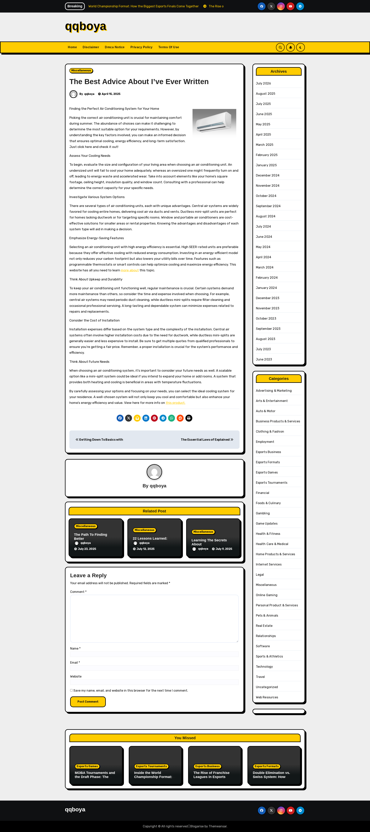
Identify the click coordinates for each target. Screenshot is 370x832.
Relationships (266, 636)
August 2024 (266, 216)
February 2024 (267, 277)
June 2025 (264, 114)
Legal (260, 574)
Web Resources (267, 697)
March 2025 (264, 145)
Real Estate (264, 626)
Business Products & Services (278, 421)
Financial (262, 493)
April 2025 (263, 134)
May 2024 (263, 247)
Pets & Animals (267, 615)
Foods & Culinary (268, 503)
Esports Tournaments (272, 482)
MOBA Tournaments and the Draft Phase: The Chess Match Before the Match (95, 779)
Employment (265, 442)
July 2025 (263, 104)
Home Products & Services (275, 554)
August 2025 (265, 93)
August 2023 (265, 339)
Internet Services (269, 564)
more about (130, 270)
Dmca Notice (115, 47)
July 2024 (263, 226)
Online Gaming (267, 595)
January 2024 (266, 288)
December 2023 (267, 298)
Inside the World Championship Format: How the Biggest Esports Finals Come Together (154, 779)
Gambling (263, 513)
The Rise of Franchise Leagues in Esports (211, 775)
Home (72, 47)
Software (263, 646)
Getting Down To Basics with (101, 439)
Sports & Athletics (269, 656)
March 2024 (265, 267)
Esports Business (268, 452)
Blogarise (197, 826)
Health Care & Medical (272, 544)
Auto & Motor (265, 411)
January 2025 (266, 165)
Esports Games (267, 472)
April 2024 (263, 257)
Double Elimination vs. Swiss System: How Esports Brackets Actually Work (271, 779)
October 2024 (266, 196)
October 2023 (266, 318)
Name (75, 648)
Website (76, 676)
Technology (264, 666)
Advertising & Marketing (274, 390)
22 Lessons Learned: (150, 538)
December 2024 (268, 175)
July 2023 (263, 349)
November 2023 (267, 308)
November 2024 (268, 185)
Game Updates (267, 523)
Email (75, 662)
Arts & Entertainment (272, 401)
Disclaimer (91, 47)
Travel (260, 677)
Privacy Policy (141, 47)
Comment (78, 592)
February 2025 (267, 155)
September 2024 (268, 206)
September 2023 (268, 329)
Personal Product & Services (277, 605)
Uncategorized (267, 687)
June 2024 (264, 237)
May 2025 (263, 124)
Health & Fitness (268, 534)
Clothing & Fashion (270, 431)
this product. (175, 403)
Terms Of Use (168, 47)
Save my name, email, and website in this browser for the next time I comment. (130, 690)
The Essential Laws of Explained (205, 439)
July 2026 (263, 83)
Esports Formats (268, 462)
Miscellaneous (81, 70)
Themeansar (218, 826)
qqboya (85, 25)
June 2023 (264, 359)
